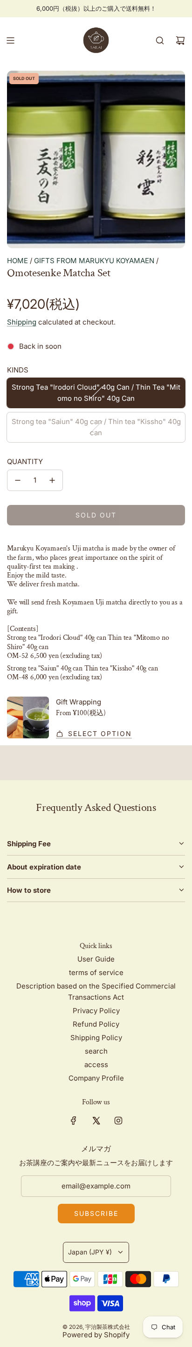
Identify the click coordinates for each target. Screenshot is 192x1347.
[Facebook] (73, 1120)
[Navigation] (10, 40)
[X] (96, 1120)
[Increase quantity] (52, 480)
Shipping (21, 322)
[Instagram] (118, 1120)
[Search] (160, 40)
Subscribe (96, 1213)
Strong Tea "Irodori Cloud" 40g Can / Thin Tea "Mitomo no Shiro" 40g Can (96, 393)
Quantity (25, 461)
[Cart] (180, 40)
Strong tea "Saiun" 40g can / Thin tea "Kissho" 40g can (96, 427)
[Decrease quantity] (17, 480)
